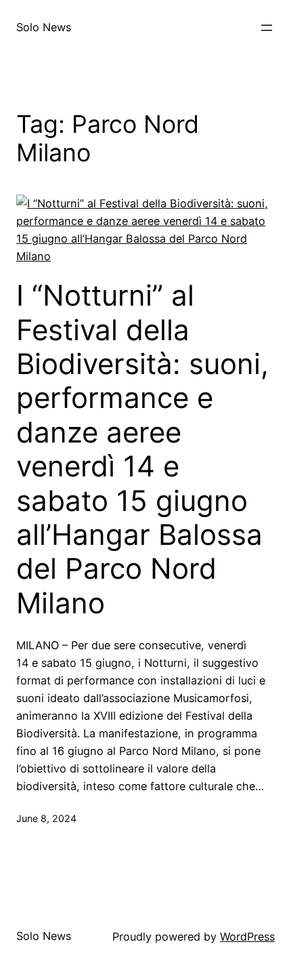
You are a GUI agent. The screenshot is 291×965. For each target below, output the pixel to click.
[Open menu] (267, 28)
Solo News (43, 27)
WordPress (247, 936)
